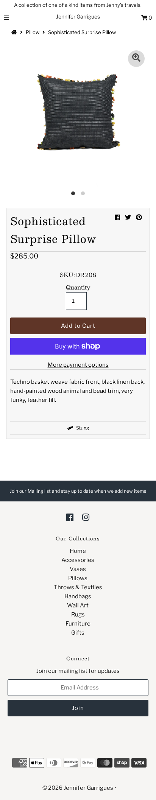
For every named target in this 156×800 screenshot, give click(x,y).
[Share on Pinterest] (139, 217)
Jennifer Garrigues (78, 16)
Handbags (77, 596)
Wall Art (78, 605)
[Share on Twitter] (128, 217)
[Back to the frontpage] (15, 32)
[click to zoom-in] (136, 58)
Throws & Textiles (78, 587)
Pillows (77, 578)
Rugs (78, 614)
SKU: (67, 274)
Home (78, 551)
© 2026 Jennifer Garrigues (77, 787)
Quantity (78, 287)
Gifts (77, 632)
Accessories (77, 560)
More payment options (78, 364)
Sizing (82, 428)
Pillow (32, 32)
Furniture (78, 623)
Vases (78, 569)
